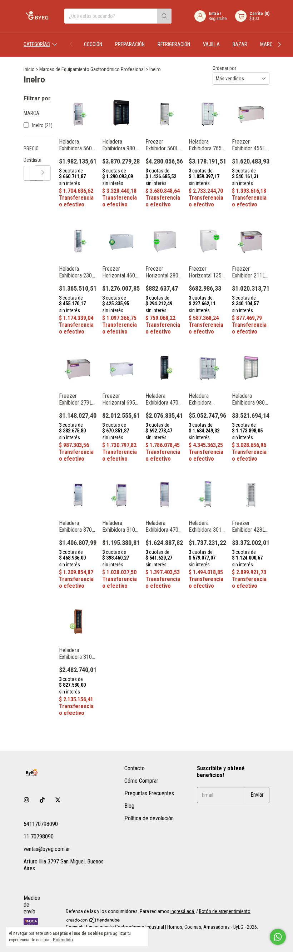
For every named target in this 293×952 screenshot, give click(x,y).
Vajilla (211, 44)
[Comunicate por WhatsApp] (278, 937)
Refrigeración (174, 44)
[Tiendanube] (93, 921)
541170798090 (41, 824)
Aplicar (43, 173)
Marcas (269, 44)
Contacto (134, 768)
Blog (129, 805)
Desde (27, 160)
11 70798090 (39, 836)
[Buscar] (164, 16)
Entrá (214, 13)
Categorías (37, 44)
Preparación (130, 44)
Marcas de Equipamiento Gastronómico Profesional (92, 69)
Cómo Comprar (141, 780)
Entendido (63, 939)
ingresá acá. (182, 911)
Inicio (29, 69)
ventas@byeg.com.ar (47, 849)
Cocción (93, 44)
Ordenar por (224, 68)
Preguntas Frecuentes (149, 793)
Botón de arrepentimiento (224, 911)
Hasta (33, 160)
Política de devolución (149, 818)
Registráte (218, 18)
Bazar (240, 44)
